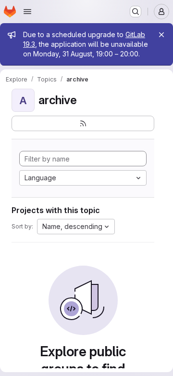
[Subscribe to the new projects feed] (83, 123)
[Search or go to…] (135, 11)
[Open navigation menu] (27, 11)
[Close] (161, 34)
